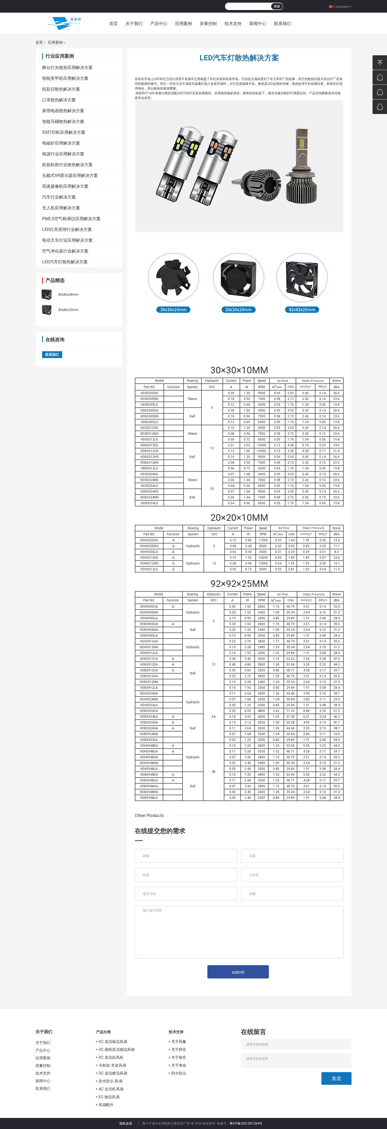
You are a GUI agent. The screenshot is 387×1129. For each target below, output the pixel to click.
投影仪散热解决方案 (61, 89)
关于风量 (178, 1041)
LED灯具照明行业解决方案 (67, 229)
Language (341, 6)
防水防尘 (178, 1073)
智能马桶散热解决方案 (63, 121)
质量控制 (208, 23)
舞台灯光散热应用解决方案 (67, 67)
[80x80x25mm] (46, 309)
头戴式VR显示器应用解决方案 (70, 175)
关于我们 (134, 23)
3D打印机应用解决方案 (63, 132)
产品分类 (103, 1032)
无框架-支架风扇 (112, 1065)
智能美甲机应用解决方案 (65, 78)
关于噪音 (178, 1057)
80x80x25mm (68, 310)
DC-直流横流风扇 (113, 1073)
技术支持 (233, 23)
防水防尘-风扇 (110, 1081)
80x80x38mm (68, 294)
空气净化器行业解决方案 (65, 251)
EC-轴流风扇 (109, 1097)
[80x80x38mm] (46, 294)
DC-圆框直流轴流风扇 (117, 1049)
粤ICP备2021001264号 (246, 1123)
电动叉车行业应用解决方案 (67, 240)
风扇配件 (106, 1105)
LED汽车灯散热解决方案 (65, 261)
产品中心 (158, 23)
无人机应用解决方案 (61, 207)
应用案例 (183, 23)
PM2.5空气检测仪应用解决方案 (71, 218)
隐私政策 (126, 1123)
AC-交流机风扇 (111, 1089)
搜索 (277, 6)
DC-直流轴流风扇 (113, 1041)
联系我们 (282, 23)
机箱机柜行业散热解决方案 (67, 164)
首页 (113, 23)
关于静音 (178, 1049)
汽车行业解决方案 (59, 197)
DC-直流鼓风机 (111, 1057)
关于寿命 (178, 1065)
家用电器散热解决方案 (63, 110)
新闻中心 (257, 23)
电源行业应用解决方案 (63, 153)
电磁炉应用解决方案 (61, 143)
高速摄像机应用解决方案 (65, 186)
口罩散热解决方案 (59, 99)
